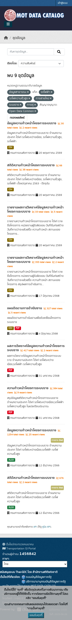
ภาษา (5, 559)
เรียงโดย (12, 63)
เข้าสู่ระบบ (63, 3)
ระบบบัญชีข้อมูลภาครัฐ (38, 577)
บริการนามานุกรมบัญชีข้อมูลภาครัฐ (45, 582)
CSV (10, 147)
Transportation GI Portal (21, 549)
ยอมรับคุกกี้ (36, 615)
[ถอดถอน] (28, 92)
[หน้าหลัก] (6, 38)
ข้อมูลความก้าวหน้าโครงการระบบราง (32, 123)
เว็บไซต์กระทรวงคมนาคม (19, 544)
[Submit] (59, 51)
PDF (18, 328)
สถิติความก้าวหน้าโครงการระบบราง (31, 165)
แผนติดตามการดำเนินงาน (25, 308)
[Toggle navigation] (8, 24)
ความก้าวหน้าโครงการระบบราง (28, 388)
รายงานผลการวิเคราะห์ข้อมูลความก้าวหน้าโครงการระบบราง (35, 209)
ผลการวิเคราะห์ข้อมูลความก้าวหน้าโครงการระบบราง (36, 348)
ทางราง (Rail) (57, 440)
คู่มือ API (46, 527)
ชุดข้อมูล (19, 38)
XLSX (11, 460)
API (35, 527)
